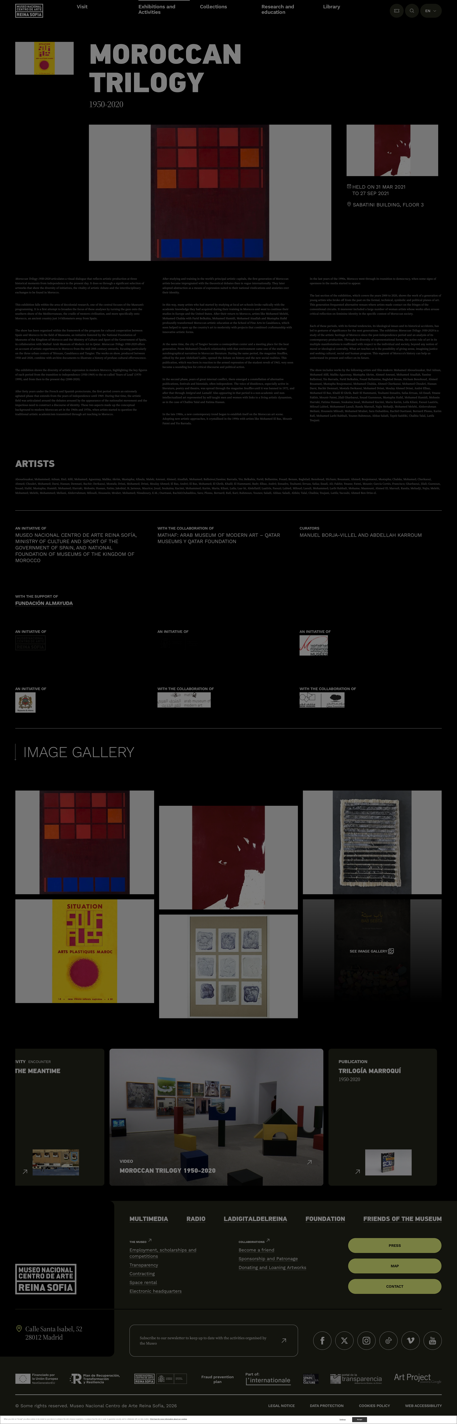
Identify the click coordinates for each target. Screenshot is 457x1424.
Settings (343, 1419)
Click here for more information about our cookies (168, 1419)
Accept (359, 1419)
